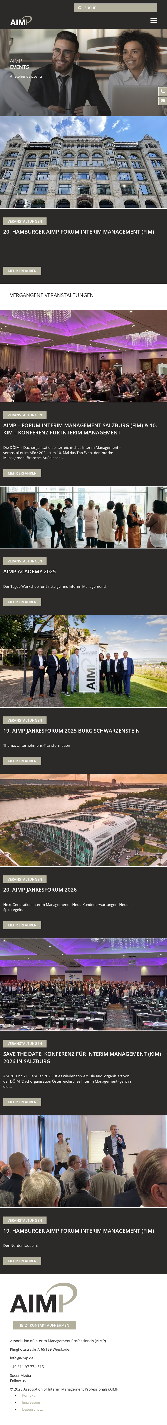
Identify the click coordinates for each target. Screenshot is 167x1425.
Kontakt (28, 1395)
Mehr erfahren (22, 270)
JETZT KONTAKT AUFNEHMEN (44, 1325)
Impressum (31, 1402)
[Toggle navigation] (153, 20)
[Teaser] (83, 162)
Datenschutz (32, 1409)
